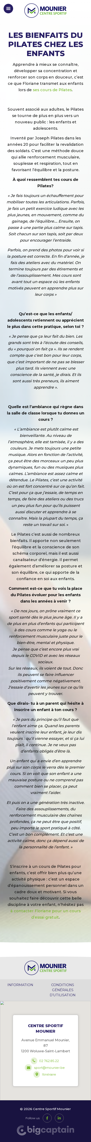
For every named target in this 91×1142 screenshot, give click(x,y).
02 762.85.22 (49, 1061)
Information (20, 985)
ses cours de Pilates (52, 90)
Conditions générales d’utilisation (63, 990)
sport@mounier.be (49, 1068)
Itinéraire (49, 1074)
